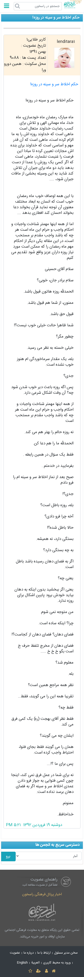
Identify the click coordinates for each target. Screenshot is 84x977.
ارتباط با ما (44, 952)
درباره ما (29, 952)
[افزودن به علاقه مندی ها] (30, 971)
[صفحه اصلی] (53, 971)
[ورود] (46, 971)
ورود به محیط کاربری (57, 962)
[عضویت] (38, 971)
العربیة (35, 962)
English (22, 962)
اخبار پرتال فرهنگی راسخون (42, 894)
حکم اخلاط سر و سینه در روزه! (54, 84)
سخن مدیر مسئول (66, 952)
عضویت (15, 952)
